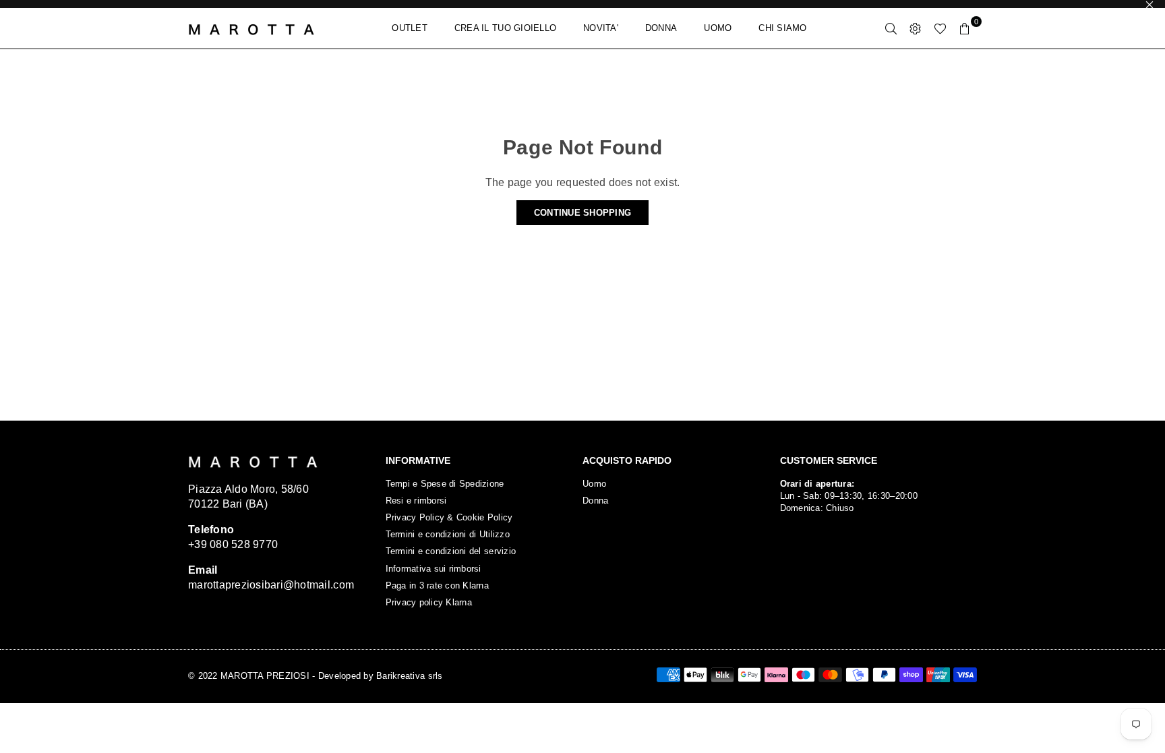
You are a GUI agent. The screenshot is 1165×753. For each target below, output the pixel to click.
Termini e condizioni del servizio (451, 551)
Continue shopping (582, 213)
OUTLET (409, 28)
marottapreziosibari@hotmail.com (271, 585)
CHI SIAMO (782, 28)
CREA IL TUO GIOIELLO (505, 28)
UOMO (717, 28)
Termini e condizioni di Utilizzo (448, 534)
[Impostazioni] (915, 28)
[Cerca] (891, 28)
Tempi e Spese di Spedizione (445, 484)
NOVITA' (600, 28)
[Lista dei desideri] (940, 28)
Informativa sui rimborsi (433, 569)
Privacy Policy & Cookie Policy (449, 517)
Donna (595, 500)
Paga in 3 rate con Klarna (437, 585)
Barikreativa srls (409, 676)
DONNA (661, 28)
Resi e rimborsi (416, 500)
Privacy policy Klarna (429, 602)
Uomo (594, 484)
